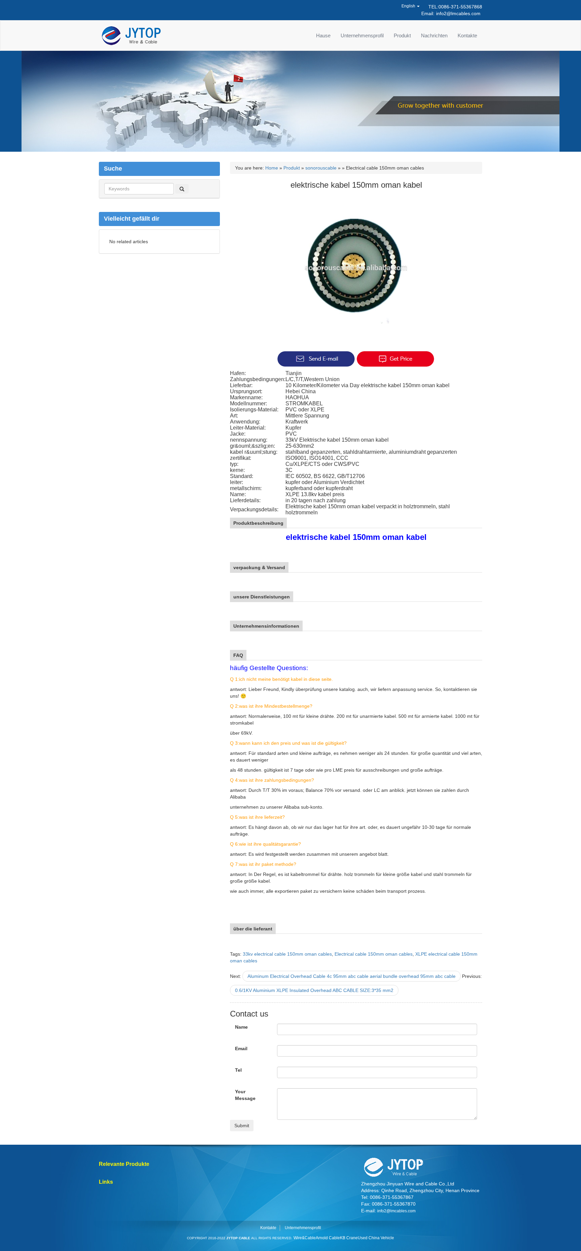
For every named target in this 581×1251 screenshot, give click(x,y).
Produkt (402, 35)
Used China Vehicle (376, 1238)
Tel (238, 1070)
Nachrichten (434, 35)
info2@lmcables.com (458, 13)
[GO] (182, 188)
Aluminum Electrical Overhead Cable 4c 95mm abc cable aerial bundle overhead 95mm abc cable (351, 976)
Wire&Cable (305, 1238)
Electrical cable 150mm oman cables (374, 954)
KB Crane (349, 1238)
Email (241, 1048)
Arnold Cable (328, 1238)
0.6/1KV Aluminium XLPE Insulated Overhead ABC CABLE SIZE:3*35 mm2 (314, 990)
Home (271, 168)
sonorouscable (321, 168)
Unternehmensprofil (362, 35)
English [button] (408, 6)
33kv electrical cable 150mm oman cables (287, 954)
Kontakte (467, 35)
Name (241, 1027)
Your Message (245, 1095)
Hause (323, 35)
